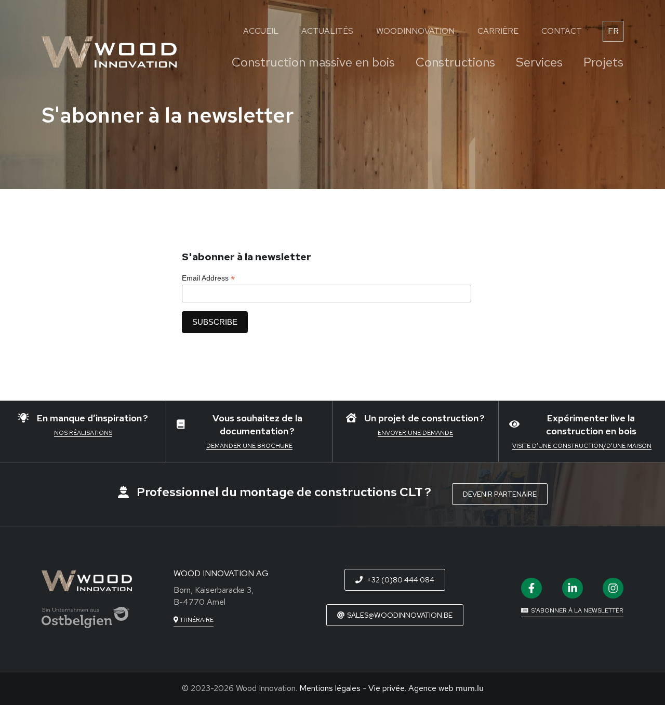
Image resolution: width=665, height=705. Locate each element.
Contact (561, 30)
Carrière (497, 30)
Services (539, 62)
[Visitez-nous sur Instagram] (613, 588)
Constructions (455, 62)
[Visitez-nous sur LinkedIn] (572, 588)
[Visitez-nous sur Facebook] (531, 588)
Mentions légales (330, 688)
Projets (603, 62)
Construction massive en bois (313, 62)
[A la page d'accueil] (109, 52)
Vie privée (386, 688)
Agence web (431, 688)
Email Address (208, 278)
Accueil (260, 30)
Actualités (327, 30)
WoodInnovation (415, 30)
